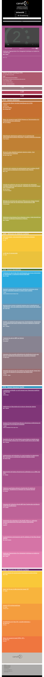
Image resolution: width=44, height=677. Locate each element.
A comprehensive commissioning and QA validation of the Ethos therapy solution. (22, 537)
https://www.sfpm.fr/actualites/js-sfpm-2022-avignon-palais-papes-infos (14, 79)
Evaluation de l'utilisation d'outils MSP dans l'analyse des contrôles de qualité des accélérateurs (21, 505)
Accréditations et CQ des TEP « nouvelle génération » (16, 622)
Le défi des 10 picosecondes (10, 253)
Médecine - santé (9, 80)
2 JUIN (22, 91)
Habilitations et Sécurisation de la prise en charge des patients (19, 406)
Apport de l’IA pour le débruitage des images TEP (16, 589)
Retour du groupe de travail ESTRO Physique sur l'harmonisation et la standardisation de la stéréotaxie (21, 120)
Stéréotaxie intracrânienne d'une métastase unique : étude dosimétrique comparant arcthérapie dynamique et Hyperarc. (22, 217)
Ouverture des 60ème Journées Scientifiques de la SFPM (17, 103)
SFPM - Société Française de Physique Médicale (10, 77)
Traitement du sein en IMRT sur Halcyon (13, 338)
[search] (22, 18)
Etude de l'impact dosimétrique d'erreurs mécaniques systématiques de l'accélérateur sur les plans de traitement (21, 423)
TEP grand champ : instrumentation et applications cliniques (19, 237)
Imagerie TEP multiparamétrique (11, 605)
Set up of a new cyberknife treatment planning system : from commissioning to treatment (19, 152)
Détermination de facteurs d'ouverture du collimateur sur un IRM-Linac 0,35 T (21, 472)
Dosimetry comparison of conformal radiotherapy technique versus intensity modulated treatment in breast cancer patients (20, 289)
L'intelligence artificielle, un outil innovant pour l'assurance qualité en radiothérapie (21, 391)
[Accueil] (22, 5)
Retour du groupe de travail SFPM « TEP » (14, 638)
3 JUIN (22, 95)
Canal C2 (5, 664)
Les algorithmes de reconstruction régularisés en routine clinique (20, 573)
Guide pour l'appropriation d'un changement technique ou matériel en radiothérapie (21, 553)
